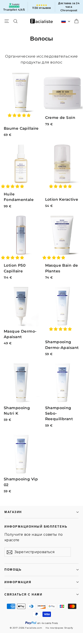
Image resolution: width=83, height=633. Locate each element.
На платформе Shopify (59, 627)
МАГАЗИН (13, 512)
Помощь (12, 569)
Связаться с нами (23, 594)
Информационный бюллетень (35, 526)
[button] (20, 115)
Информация (17, 582)
